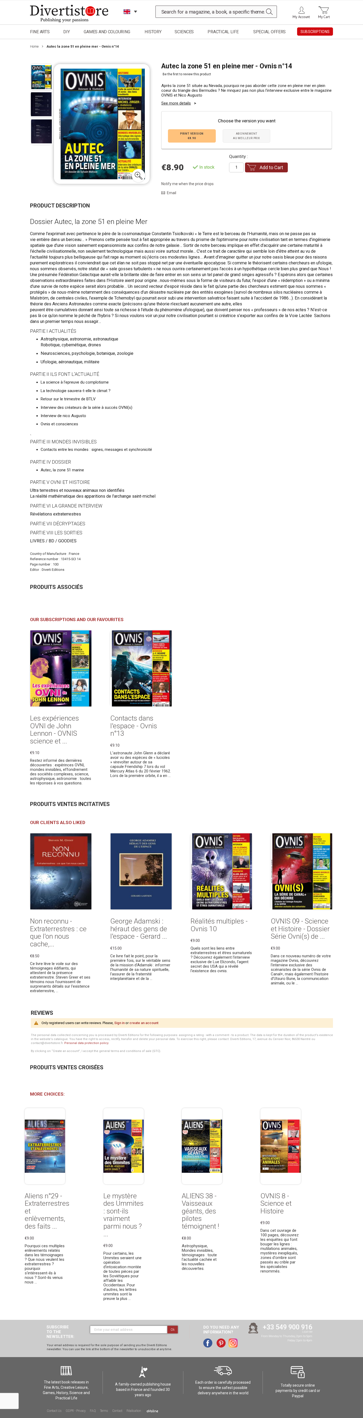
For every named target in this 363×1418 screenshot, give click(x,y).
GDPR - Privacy (76, 1411)
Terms (104, 1411)
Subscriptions (315, 32)
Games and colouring (107, 31)
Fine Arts (40, 31)
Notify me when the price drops (187, 184)
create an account (143, 1023)
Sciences (184, 31)
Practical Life (223, 31)
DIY (66, 31)
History (153, 31)
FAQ (93, 1411)
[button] (138, 175)
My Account (301, 16)
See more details (176, 103)
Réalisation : (134, 1411)
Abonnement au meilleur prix (246, 136)
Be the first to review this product (187, 74)
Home (34, 46)
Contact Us (54, 1411)
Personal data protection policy (86, 1043)
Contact (117, 1411)
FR (127, 18)
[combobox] (216, 12)
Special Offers (269, 31)
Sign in (119, 1023)
